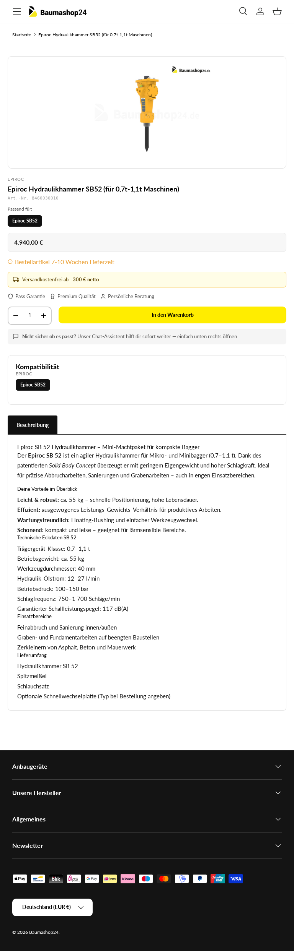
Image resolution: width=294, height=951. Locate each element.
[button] (277, 11)
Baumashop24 (44, 932)
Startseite (21, 34)
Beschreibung (32, 425)
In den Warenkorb (173, 315)
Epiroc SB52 (25, 221)
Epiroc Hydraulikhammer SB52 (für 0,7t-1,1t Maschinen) (95, 34)
